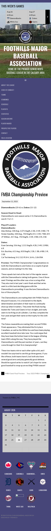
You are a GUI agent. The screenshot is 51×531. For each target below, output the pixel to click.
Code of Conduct (7, 90)
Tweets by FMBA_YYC (11, 398)
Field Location (6, 138)
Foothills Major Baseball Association (26, 56)
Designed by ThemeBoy (9, 517)
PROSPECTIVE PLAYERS (8, 128)
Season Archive (7, 118)
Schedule (4, 104)
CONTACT (4, 133)
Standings (5, 99)
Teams (3, 94)
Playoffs (4, 109)
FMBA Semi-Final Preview (13, 373)
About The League (7, 85)
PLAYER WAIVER (6, 123)
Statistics (5, 114)
